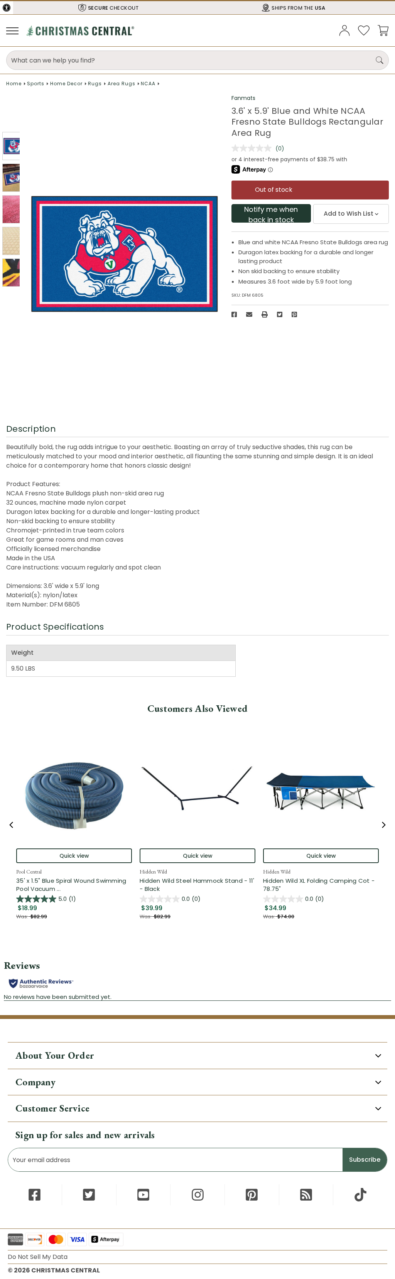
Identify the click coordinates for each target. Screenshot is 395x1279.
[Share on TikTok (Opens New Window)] (360, 1194)
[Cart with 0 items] (383, 30)
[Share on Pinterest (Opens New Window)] (294, 314)
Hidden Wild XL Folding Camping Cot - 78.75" (319, 885)
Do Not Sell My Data (38, 1256)
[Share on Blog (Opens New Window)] (306, 1194)
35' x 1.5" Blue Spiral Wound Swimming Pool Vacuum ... (74, 885)
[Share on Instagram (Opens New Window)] (197, 1194)
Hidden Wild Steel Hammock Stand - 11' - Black (197, 885)
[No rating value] (253, 148)
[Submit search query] (379, 60)
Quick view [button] (74, 856)
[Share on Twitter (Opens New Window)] (279, 314)
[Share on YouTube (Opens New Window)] (143, 1194)
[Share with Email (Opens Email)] (249, 314)
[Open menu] (12, 30)
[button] (6, 8)
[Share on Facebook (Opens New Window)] (234, 314)
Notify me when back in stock (271, 213)
